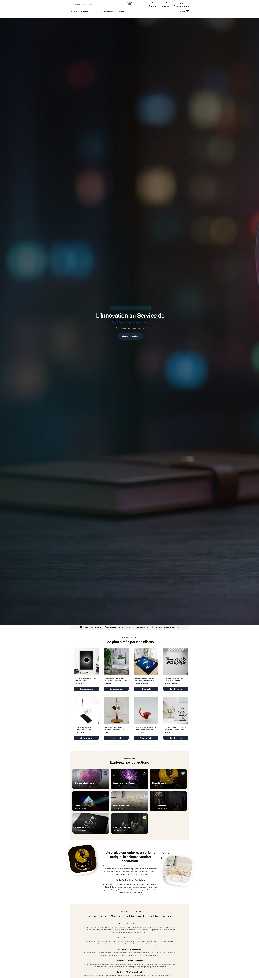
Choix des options (86, 689)
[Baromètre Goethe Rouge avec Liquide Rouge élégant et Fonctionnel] (146, 710)
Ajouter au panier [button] (86, 738)
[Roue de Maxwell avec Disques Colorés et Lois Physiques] (86, 710)
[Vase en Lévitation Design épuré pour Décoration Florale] (116, 661)
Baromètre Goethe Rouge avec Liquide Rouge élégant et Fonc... (146, 728)
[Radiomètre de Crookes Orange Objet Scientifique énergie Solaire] (116, 710)
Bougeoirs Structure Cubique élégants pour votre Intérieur (175, 728)
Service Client (165, 6)
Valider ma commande (181, 6)
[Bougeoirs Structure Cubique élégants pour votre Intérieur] (175, 710)
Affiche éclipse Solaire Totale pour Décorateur (85, 679)
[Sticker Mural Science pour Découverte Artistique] (175, 661)
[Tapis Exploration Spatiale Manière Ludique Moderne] (146, 661)
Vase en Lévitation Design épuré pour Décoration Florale (116, 679)
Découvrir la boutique (130, 336)
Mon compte (153, 6)
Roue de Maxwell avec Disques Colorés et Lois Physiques (83, 728)
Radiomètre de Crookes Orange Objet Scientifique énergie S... (114, 728)
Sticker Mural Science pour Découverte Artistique (174, 679)
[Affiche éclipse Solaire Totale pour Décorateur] (86, 661)
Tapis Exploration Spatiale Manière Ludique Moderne (144, 679)
